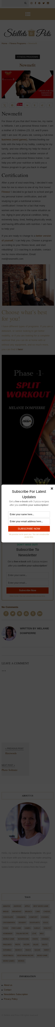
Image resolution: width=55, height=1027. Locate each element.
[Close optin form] (52, 489)
